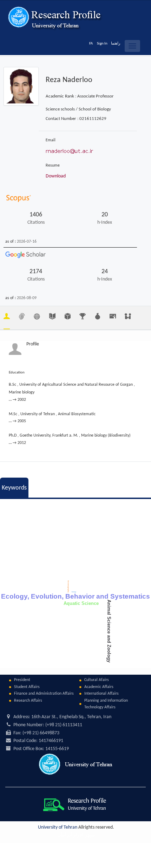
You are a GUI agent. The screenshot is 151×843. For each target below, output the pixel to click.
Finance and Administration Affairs (44, 694)
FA (91, 44)
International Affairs (101, 694)
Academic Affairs (98, 687)
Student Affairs (27, 687)
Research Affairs (28, 701)
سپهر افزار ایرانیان (76, 835)
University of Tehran (57, 827)
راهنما (115, 44)
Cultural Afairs (96, 680)
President (22, 680)
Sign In (102, 44)
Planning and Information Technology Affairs (106, 704)
